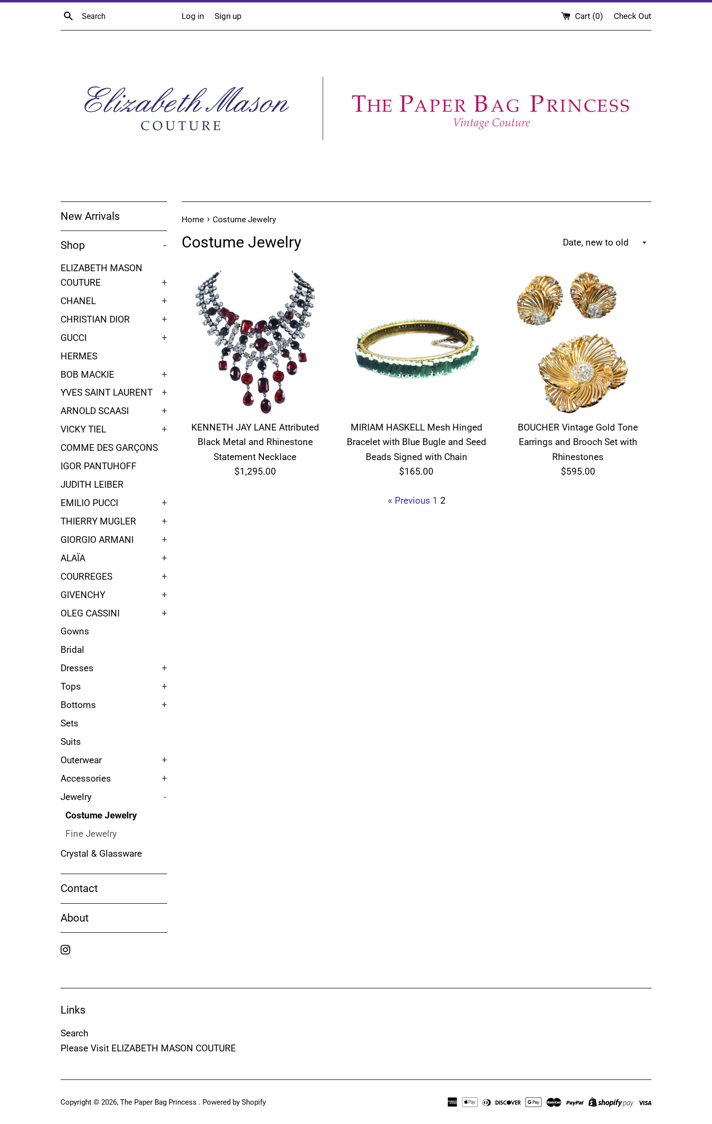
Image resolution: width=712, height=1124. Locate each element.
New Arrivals (90, 216)
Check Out (632, 16)
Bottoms (114, 705)
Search (74, 1033)
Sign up (228, 16)
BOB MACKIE (114, 375)
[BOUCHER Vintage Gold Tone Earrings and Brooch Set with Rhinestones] (578, 341)
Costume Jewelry (101, 815)
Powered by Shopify (234, 1102)
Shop (113, 245)
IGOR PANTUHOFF (99, 466)
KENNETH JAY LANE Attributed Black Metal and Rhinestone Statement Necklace (255, 442)
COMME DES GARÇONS (109, 448)
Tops (114, 686)
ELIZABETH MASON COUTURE (114, 275)
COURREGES (114, 576)
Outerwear (114, 760)
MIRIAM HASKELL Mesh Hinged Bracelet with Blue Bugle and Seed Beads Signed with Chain (416, 442)
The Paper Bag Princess (159, 1102)
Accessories (114, 778)
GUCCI (114, 338)
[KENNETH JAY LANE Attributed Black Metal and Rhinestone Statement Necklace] (255, 341)
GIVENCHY (114, 595)
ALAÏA (114, 558)
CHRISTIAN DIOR (114, 319)
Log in (193, 16)
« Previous (409, 500)
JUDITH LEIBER (92, 484)
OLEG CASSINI (114, 613)
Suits (71, 742)
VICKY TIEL (114, 429)
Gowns (75, 631)
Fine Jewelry (91, 834)
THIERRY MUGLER (114, 521)
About (75, 918)
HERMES (79, 356)
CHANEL (114, 301)
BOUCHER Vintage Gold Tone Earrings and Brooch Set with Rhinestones (578, 442)
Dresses (114, 668)
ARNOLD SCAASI (114, 411)
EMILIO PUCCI (114, 503)
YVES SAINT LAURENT (114, 392)
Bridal (72, 650)
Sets (69, 723)
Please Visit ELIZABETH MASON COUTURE (148, 1048)
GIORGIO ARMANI (114, 540)
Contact (79, 888)
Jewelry (113, 797)
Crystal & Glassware (101, 853)
